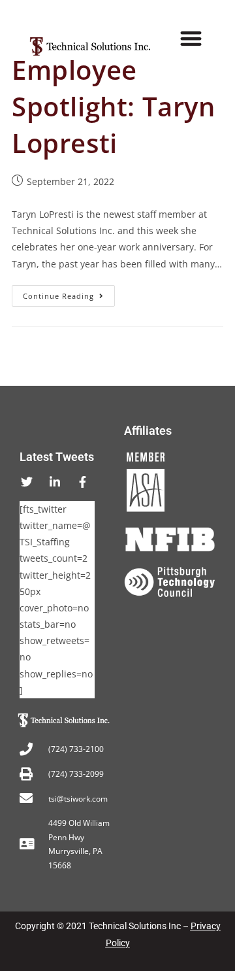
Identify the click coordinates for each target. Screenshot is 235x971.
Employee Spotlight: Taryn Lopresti (113, 106)
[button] (191, 39)
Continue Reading (69, 293)
